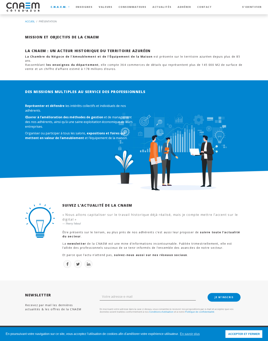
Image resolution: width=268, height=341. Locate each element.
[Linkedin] (88, 264)
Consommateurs (132, 7)
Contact (204, 7)
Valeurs (105, 7)
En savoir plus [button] (190, 334)
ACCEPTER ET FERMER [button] (244, 334)
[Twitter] (78, 264)
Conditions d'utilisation (161, 311)
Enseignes (84, 7)
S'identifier (252, 7)
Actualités (161, 7)
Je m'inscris (224, 297)
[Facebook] (67, 264)
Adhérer (184, 7)
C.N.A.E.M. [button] (59, 7)
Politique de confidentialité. (200, 311)
